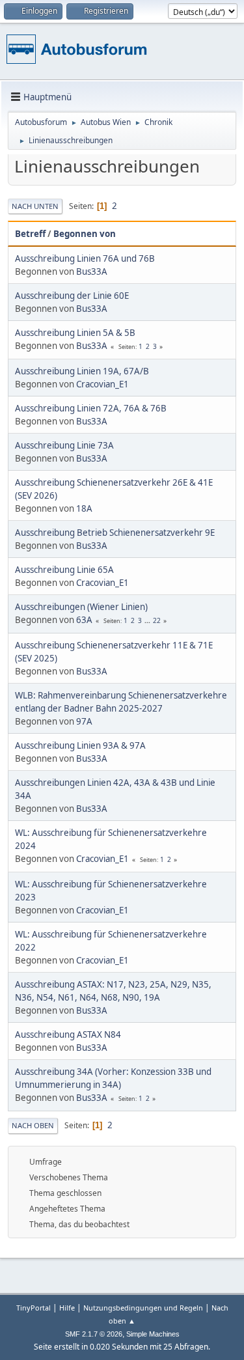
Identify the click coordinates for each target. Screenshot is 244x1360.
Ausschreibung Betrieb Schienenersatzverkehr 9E (115, 532)
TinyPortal (33, 1307)
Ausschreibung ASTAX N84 (68, 1034)
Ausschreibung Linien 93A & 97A (80, 745)
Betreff (30, 234)
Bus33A (91, 271)
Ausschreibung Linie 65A (64, 570)
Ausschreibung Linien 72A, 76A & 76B (91, 408)
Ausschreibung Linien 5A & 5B (75, 333)
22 (157, 620)
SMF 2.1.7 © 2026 (93, 1334)
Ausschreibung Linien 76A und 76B (85, 258)
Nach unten (35, 206)
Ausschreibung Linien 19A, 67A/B (82, 371)
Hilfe (67, 1307)
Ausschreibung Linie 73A (64, 445)
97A (84, 721)
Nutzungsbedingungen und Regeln (143, 1307)
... (148, 620)
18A (84, 508)
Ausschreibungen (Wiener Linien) (81, 607)
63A (84, 620)
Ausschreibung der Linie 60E (72, 295)
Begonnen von (84, 234)
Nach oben (33, 1125)
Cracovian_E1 (102, 384)
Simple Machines (153, 1334)
